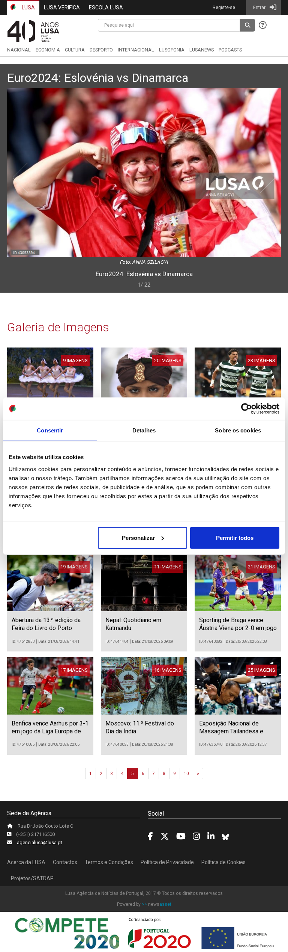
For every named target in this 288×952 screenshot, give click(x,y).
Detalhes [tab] (144, 430)
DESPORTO (101, 50)
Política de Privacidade (167, 862)
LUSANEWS (201, 50)
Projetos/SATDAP (32, 878)
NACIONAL (19, 50)
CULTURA (75, 50)
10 (186, 773)
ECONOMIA (48, 50)
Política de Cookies (223, 862)
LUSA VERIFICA (62, 8)
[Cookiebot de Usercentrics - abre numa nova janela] (246, 408)
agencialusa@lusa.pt (39, 842)
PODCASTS (230, 50)
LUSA (28, 8)
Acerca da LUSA (26, 862)
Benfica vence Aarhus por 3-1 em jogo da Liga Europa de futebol (50, 731)
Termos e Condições (109, 862)
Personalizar (138, 537)
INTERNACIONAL (136, 50)
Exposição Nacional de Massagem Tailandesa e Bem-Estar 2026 (231, 731)
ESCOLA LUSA (106, 8)
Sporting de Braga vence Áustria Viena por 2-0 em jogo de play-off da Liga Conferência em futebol (238, 632)
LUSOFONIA (171, 50)
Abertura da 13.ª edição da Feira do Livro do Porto (46, 624)
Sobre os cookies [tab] (238, 430)
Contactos (65, 862)
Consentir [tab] (50, 430)
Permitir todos (235, 537)
